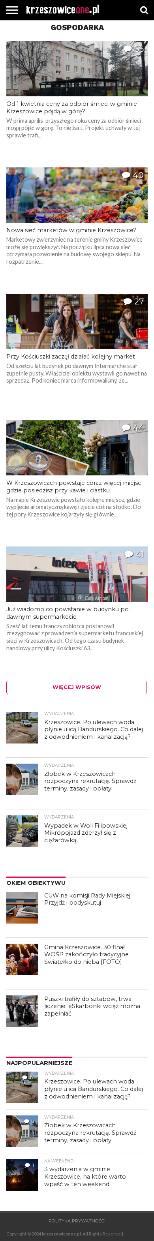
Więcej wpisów (77, 687)
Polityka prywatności (77, 1221)
